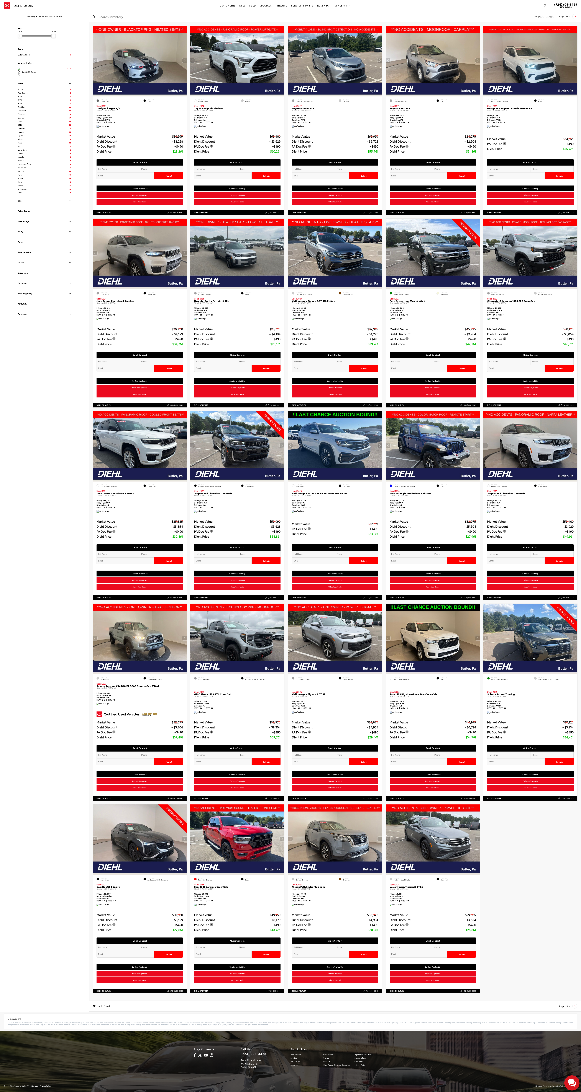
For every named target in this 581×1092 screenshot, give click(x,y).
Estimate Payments (139, 195)
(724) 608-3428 (565, 4)
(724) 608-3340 (176, 212)
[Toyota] (7, 5)
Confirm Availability (140, 188)
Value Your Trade (139, 201)
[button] (184, 60)
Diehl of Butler (104, 212)
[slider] (20, 36)
